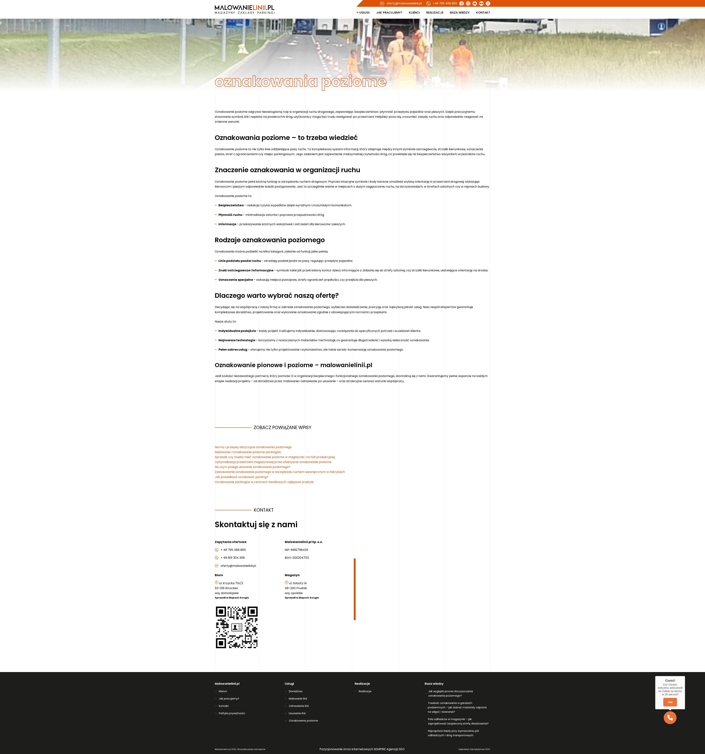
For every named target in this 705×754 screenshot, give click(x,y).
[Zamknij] (414, 336)
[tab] (329, 344)
